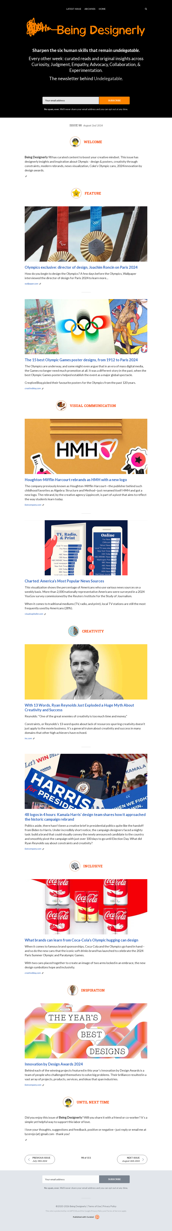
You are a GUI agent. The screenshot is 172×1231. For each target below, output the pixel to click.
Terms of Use (94, 1206)
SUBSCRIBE (114, 100)
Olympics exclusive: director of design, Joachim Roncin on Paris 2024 (81, 267)
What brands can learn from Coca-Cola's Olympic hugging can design (81, 940)
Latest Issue (73, 9)
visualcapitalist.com (34, 613)
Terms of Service (114, 1211)
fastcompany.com (33, 504)
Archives (89, 9)
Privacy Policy (109, 1206)
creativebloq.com (33, 388)
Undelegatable (108, 78)
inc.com (28, 738)
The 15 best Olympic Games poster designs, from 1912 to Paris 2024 (81, 360)
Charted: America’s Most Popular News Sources (64, 581)
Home (102, 9)
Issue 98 (86, 125)
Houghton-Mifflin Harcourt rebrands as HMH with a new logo (76, 479)
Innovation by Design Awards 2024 (54, 1064)
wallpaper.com (31, 283)
